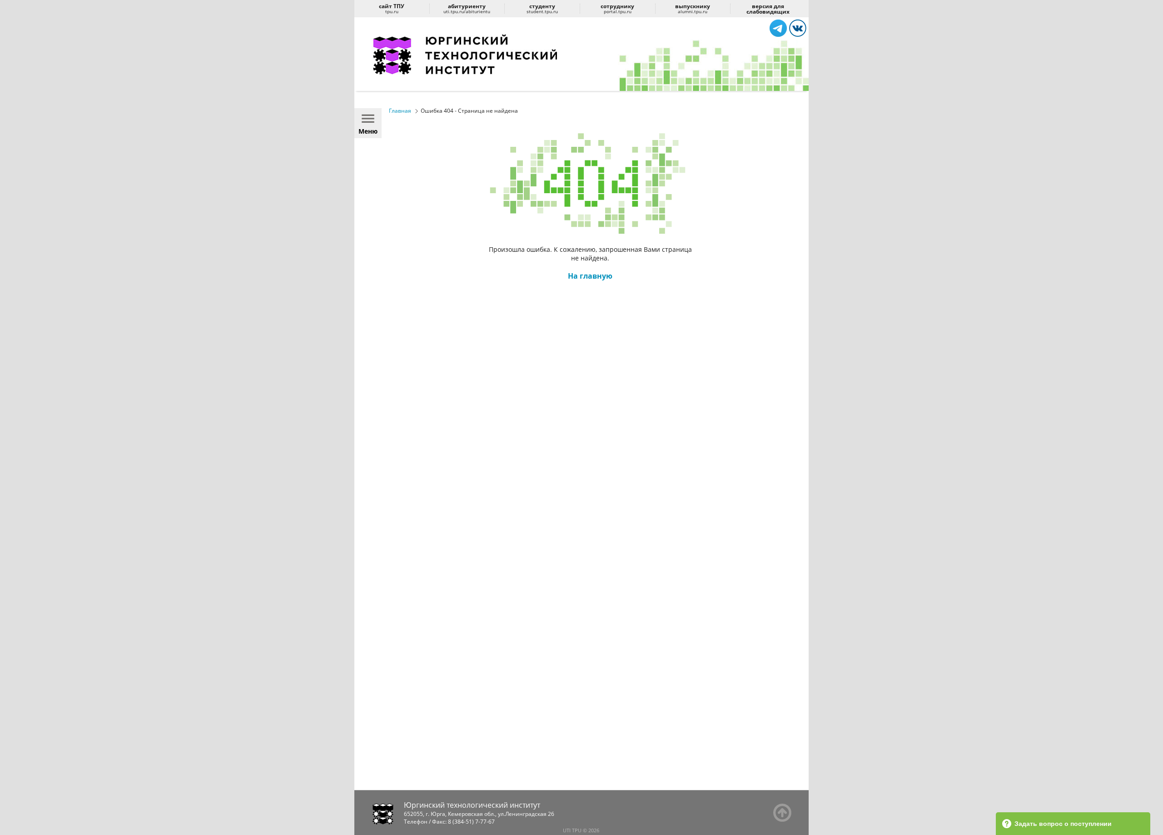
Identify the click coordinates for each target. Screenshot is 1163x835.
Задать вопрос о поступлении (1063, 823)
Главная (400, 111)
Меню (368, 131)
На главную (590, 276)
